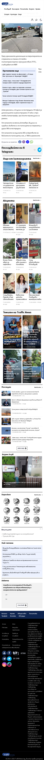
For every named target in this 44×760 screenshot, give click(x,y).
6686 (34, 347)
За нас (4, 624)
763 (15, 347)
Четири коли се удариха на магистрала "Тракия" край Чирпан (8, 185)
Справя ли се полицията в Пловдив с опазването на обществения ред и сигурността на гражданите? (17, 587)
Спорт (6, 14)
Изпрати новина (42, 371)
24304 (14, 232)
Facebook (19, 141)
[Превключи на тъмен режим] (41, 20)
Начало (4, 613)
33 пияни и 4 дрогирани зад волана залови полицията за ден (20, 185)
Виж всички (36, 158)
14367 (5, 304)
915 (5, 193)
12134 (18, 234)
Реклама (4, 628)
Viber (23, 141)
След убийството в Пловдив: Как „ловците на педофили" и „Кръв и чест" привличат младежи (34, 262)
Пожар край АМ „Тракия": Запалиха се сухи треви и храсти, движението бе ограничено (34, 185)
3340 (18, 269)
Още (20, 14)
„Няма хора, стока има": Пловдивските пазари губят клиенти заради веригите (27, 439)
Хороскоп (6, 494)
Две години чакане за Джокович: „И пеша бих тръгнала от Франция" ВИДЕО (12, 339)
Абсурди (22, 616)
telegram (27, 141)
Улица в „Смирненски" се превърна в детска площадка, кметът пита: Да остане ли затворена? (12, 371)
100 (25, 404)
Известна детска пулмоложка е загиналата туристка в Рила (21, 297)
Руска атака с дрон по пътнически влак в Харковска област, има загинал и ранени (25, 393)
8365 (40, 302)
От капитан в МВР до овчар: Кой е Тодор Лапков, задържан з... (19, 555)
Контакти (5, 639)
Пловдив (7, 9)
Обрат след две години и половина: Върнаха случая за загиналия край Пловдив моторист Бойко (21, 262)
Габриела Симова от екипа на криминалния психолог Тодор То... (20, 561)
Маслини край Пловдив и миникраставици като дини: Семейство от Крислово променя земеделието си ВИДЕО (36, 297)
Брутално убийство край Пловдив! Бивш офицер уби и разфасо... (21, 574)
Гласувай (21, 605)
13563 (14, 486)
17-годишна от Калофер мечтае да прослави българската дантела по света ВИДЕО (21, 227)
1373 (5, 269)
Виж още (21, 448)
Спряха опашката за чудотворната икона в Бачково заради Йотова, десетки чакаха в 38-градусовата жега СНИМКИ (31, 337)
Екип (13, 624)
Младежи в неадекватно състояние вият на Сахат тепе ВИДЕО (34, 227)
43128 (31, 234)
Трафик (4, 616)
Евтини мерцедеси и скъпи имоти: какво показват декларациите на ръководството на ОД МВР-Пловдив (10, 227)
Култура (13, 14)
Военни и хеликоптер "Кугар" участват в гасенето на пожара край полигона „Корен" (26, 429)
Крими (38, 9)
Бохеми (13, 616)
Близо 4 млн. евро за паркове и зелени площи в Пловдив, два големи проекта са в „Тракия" (8, 262)
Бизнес (31, 9)
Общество (22, 613)
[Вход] (32, 20)
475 (18, 193)
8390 (18, 304)
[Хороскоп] (22, 524)
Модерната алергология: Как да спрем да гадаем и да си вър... (21, 483)
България (15, 9)
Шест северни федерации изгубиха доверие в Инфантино (27, 401)
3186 (31, 269)
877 (31, 193)
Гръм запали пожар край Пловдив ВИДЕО (25, 409)
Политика (24, 9)
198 (25, 432)
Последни (6, 387)
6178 (15, 381)
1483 (25, 442)
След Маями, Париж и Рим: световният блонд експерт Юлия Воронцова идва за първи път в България (8, 297)
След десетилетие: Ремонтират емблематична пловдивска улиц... (19, 568)
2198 (25, 413)
